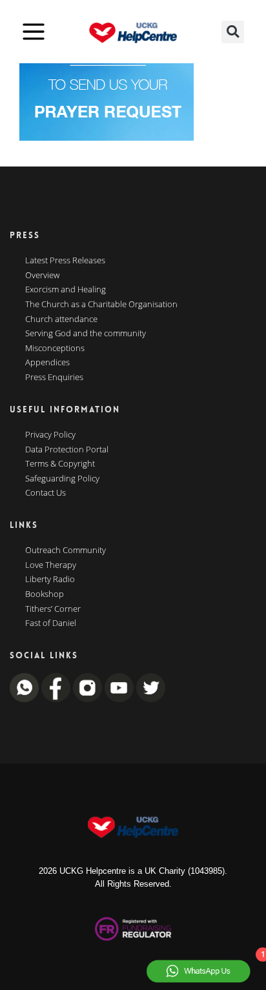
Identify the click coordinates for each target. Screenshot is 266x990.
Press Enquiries (54, 377)
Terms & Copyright (60, 464)
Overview (42, 275)
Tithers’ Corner (53, 609)
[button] (232, 32)
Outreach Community (65, 550)
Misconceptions (55, 348)
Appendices (47, 363)
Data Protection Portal (66, 450)
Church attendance (61, 319)
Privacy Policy (50, 435)
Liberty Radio (50, 579)
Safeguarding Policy (62, 479)
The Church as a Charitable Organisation (101, 304)
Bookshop (44, 594)
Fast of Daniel (50, 623)
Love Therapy (50, 565)
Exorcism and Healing (65, 290)
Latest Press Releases (65, 261)
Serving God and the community (85, 333)
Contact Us (45, 493)
